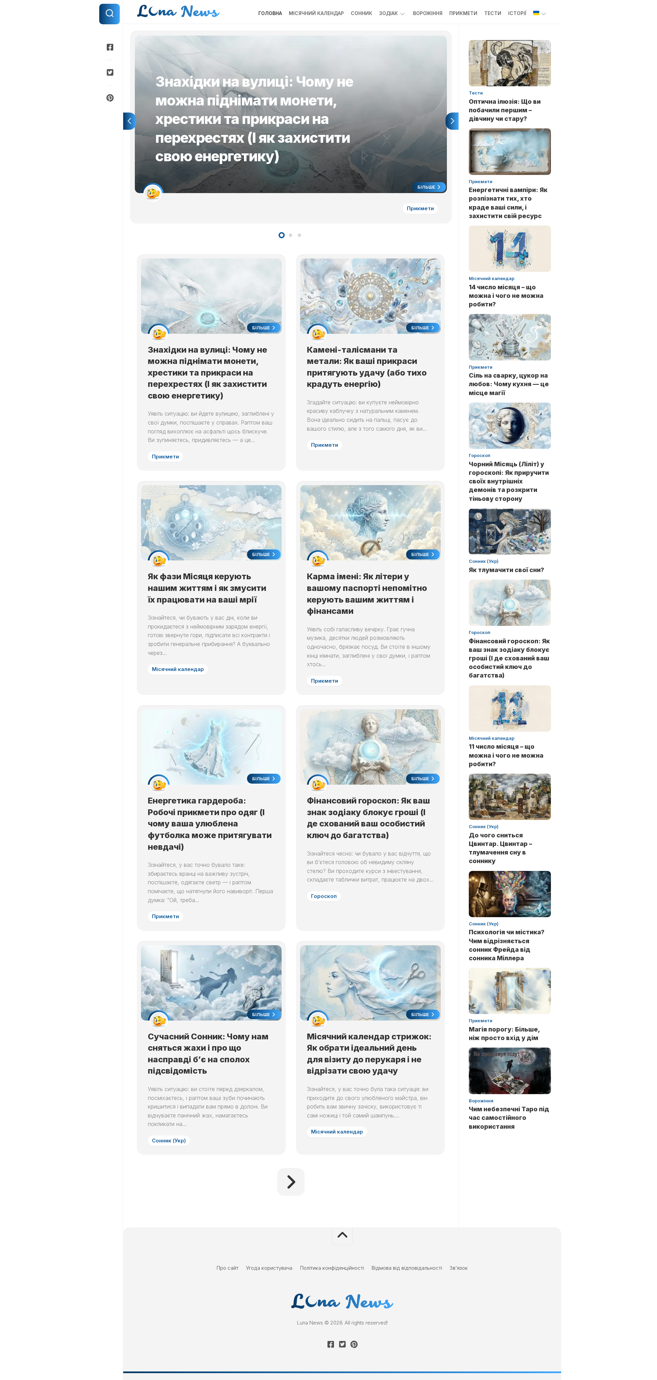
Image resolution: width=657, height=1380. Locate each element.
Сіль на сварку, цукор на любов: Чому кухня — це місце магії (509, 384)
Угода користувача (269, 1268)
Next (452, 121)
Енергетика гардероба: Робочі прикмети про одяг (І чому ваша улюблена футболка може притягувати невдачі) (210, 823)
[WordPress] (109, 72)
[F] (109, 47)
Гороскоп (324, 896)
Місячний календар (316, 13)
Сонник (361, 13)
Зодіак (388, 13)
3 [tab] (299, 235)
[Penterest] (109, 98)
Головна (270, 13)
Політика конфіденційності (332, 1268)
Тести (492, 13)
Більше (426, 187)
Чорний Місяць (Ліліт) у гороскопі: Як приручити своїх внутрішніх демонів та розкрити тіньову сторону (509, 481)
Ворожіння (427, 13)
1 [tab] (282, 235)
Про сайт (228, 1268)
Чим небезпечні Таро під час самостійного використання (509, 1117)
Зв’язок (459, 1268)
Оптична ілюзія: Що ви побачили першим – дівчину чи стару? (505, 110)
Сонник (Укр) (169, 1140)
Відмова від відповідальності (407, 1268)
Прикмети (463, 13)
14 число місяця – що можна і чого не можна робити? (506, 295)
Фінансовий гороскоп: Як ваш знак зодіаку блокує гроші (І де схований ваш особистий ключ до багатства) (509, 658)
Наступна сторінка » (291, 1182)
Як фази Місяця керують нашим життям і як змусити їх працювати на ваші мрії (207, 587)
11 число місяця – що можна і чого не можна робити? (506, 755)
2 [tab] (290, 235)
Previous (129, 121)
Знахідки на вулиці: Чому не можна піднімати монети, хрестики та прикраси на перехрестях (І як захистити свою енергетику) (287, 39)
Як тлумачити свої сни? (506, 569)
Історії (517, 13)
